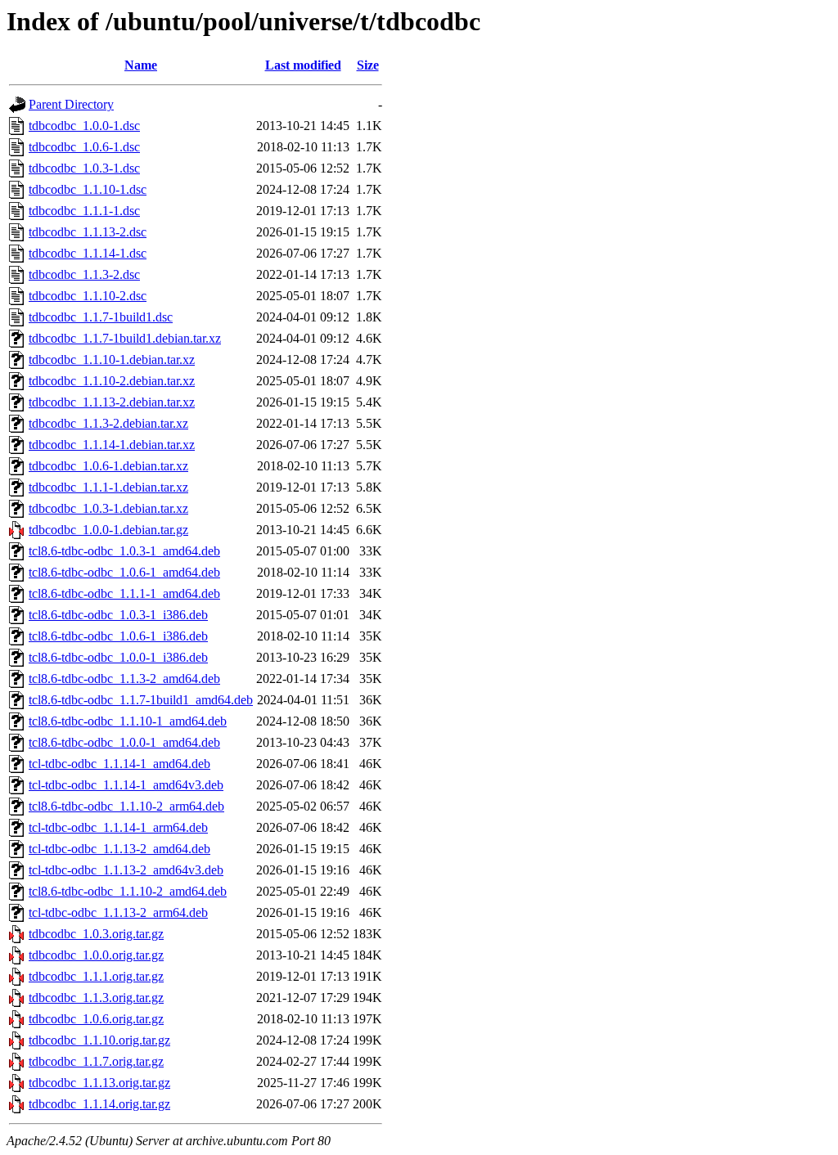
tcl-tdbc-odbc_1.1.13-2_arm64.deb (118, 912)
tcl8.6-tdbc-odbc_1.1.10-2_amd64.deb (128, 891)
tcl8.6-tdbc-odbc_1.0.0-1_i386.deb (118, 657)
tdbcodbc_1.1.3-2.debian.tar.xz (108, 423)
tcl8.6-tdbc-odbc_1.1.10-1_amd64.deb (128, 721)
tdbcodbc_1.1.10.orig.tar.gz (99, 1040)
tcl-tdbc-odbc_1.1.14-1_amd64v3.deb (126, 785)
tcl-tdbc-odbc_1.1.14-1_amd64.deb (119, 764)
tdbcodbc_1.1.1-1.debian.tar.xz (108, 487)
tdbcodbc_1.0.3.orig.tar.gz (96, 934)
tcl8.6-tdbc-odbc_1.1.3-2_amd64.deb (124, 678)
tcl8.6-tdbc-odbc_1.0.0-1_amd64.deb (124, 742)
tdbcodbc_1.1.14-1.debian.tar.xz (112, 445)
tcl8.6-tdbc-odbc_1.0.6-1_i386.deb (118, 636)
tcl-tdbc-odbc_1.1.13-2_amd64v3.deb (126, 870)
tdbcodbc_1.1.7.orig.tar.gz (96, 1061)
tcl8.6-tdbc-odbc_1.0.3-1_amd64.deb (124, 551)
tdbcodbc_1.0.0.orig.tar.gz (96, 955)
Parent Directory (71, 104)
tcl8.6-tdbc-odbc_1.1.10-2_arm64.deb (126, 806)
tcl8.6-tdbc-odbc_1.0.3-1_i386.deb (118, 615)
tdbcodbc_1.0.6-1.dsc (84, 147)
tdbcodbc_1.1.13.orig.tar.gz (99, 1083)
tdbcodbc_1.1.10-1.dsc (87, 189)
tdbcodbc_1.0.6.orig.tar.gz (96, 1019)
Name (140, 65)
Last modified (303, 65)
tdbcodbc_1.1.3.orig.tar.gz (96, 997)
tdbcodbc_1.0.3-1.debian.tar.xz (108, 508)
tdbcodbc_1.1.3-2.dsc (84, 274)
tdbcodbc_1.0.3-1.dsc (84, 168)
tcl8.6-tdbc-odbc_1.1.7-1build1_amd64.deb (141, 700)
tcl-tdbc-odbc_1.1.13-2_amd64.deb (119, 849)
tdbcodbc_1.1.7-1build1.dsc (101, 317)
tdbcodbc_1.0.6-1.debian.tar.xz (108, 466)
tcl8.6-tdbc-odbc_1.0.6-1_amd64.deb (124, 572)
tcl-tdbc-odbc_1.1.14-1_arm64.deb (118, 827)
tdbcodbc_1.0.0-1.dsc (84, 126)
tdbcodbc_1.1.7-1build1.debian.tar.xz (125, 338)
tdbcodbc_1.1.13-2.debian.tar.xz (112, 402)
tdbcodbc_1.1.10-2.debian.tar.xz (112, 381)
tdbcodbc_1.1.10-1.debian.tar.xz (112, 359)
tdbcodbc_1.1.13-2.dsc (87, 232)
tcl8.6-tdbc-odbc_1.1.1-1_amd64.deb (124, 593)
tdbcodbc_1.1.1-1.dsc (84, 211)
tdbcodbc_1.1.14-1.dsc (87, 253)
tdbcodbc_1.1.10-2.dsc (87, 296)
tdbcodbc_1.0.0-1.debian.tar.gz (108, 530)
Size (368, 65)
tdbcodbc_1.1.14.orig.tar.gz (99, 1104)
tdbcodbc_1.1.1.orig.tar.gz (96, 976)
